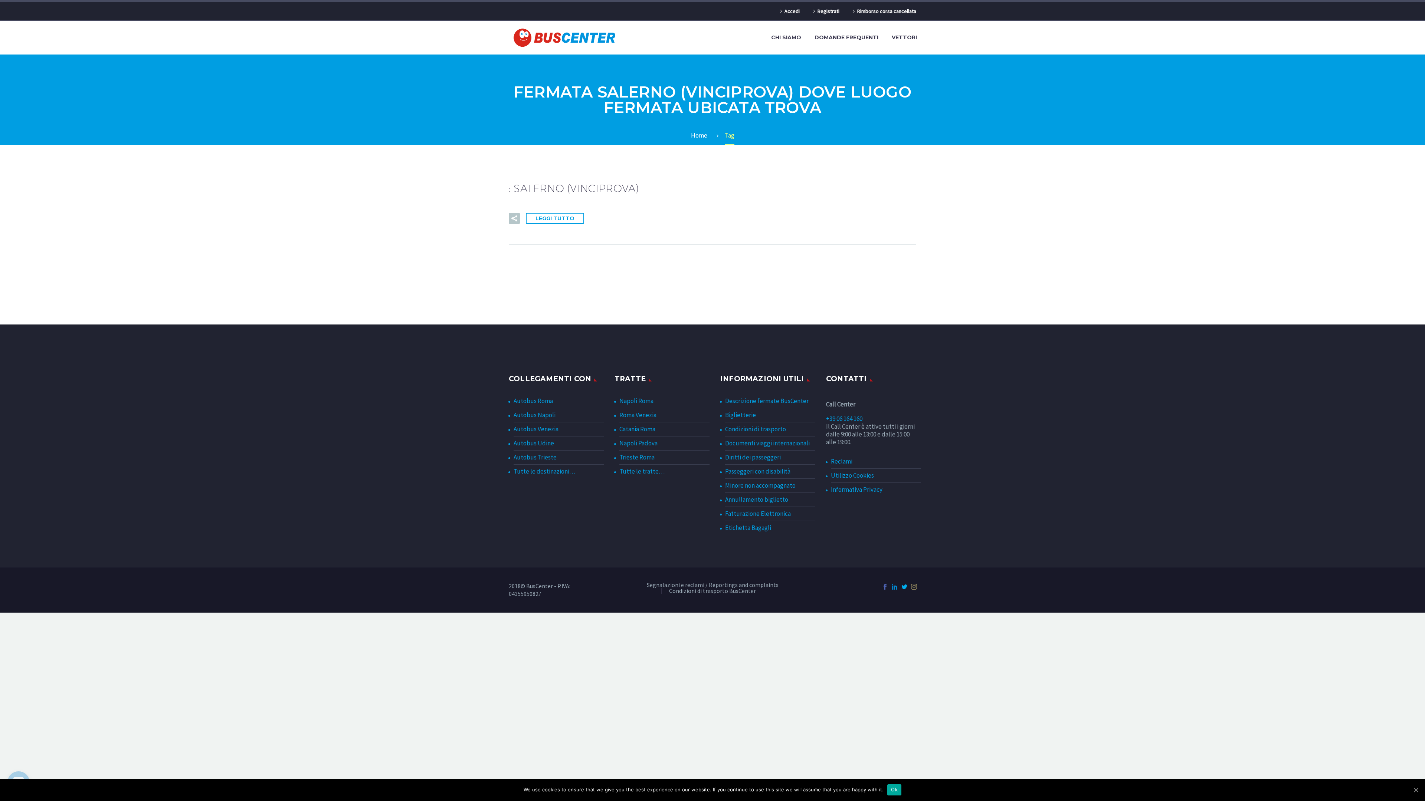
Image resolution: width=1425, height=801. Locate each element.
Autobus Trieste (535, 457)
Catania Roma (637, 429)
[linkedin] (895, 587)
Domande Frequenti (846, 37)
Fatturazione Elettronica (758, 514)
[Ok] (1415, 790)
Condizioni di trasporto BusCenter (712, 591)
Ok (894, 789)
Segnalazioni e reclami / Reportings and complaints (713, 585)
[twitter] (904, 587)
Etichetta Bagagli (748, 528)
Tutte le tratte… (642, 471)
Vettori (904, 37)
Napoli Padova (638, 443)
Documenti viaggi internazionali (767, 443)
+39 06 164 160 (844, 419)
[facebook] (885, 587)
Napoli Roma (636, 401)
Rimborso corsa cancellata (886, 11)
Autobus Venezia (536, 429)
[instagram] (914, 587)
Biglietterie (740, 415)
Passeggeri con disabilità (757, 471)
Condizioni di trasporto (755, 429)
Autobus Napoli (535, 415)
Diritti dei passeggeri (753, 457)
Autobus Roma (533, 401)
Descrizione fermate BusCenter (767, 401)
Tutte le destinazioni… (544, 471)
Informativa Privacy (856, 489)
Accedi (792, 11)
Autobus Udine (534, 443)
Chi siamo (786, 37)
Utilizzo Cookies (852, 475)
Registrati (828, 11)
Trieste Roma (637, 457)
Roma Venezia (637, 415)
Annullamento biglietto (756, 499)
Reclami (841, 461)
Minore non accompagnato (760, 485)
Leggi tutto (554, 218)
